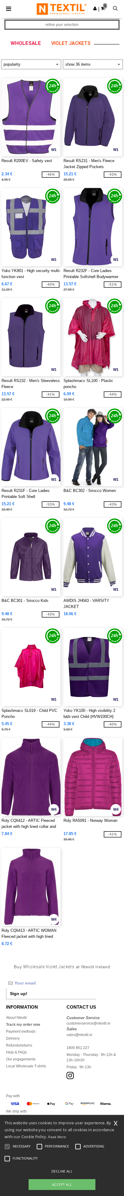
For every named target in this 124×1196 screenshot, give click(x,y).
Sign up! (18, 993)
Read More (57, 1137)
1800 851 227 (78, 1048)
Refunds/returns (19, 1045)
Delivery (13, 1038)
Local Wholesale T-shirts (26, 1066)
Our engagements (21, 1059)
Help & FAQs (16, 1052)
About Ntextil (16, 1018)
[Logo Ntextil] (61, 8)
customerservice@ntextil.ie (88, 1023)
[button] (95, 8)
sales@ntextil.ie (79, 1035)
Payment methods (21, 1031)
